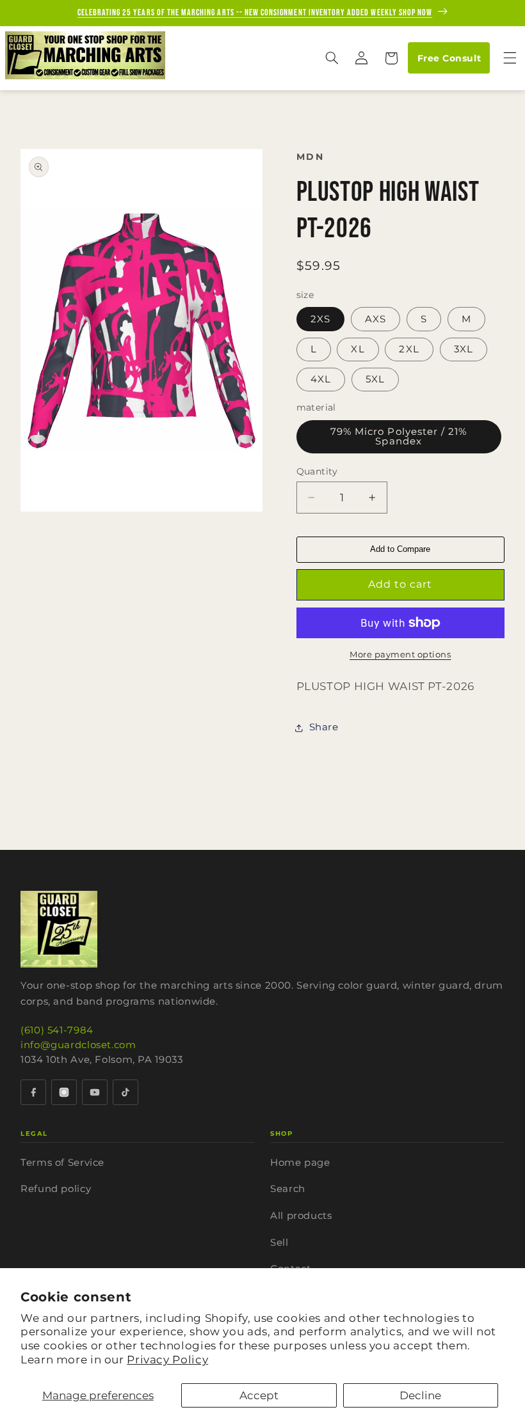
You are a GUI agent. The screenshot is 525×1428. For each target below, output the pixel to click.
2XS (320, 319)
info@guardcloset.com (78, 1044)
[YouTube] (95, 1092)
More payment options (400, 654)
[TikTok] (125, 1092)
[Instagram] (64, 1092)
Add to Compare (400, 549)
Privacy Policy (167, 1359)
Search (287, 1188)
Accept (259, 1395)
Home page (300, 1162)
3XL (463, 349)
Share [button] (324, 727)
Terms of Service (62, 1162)
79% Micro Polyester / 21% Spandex (398, 436)
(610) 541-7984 (56, 1030)
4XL (321, 379)
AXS (375, 319)
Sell (279, 1242)
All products (301, 1215)
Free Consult (449, 58)
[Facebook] (33, 1092)
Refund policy (55, 1188)
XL (357, 349)
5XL (375, 379)
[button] (331, 58)
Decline (420, 1395)
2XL (409, 349)
